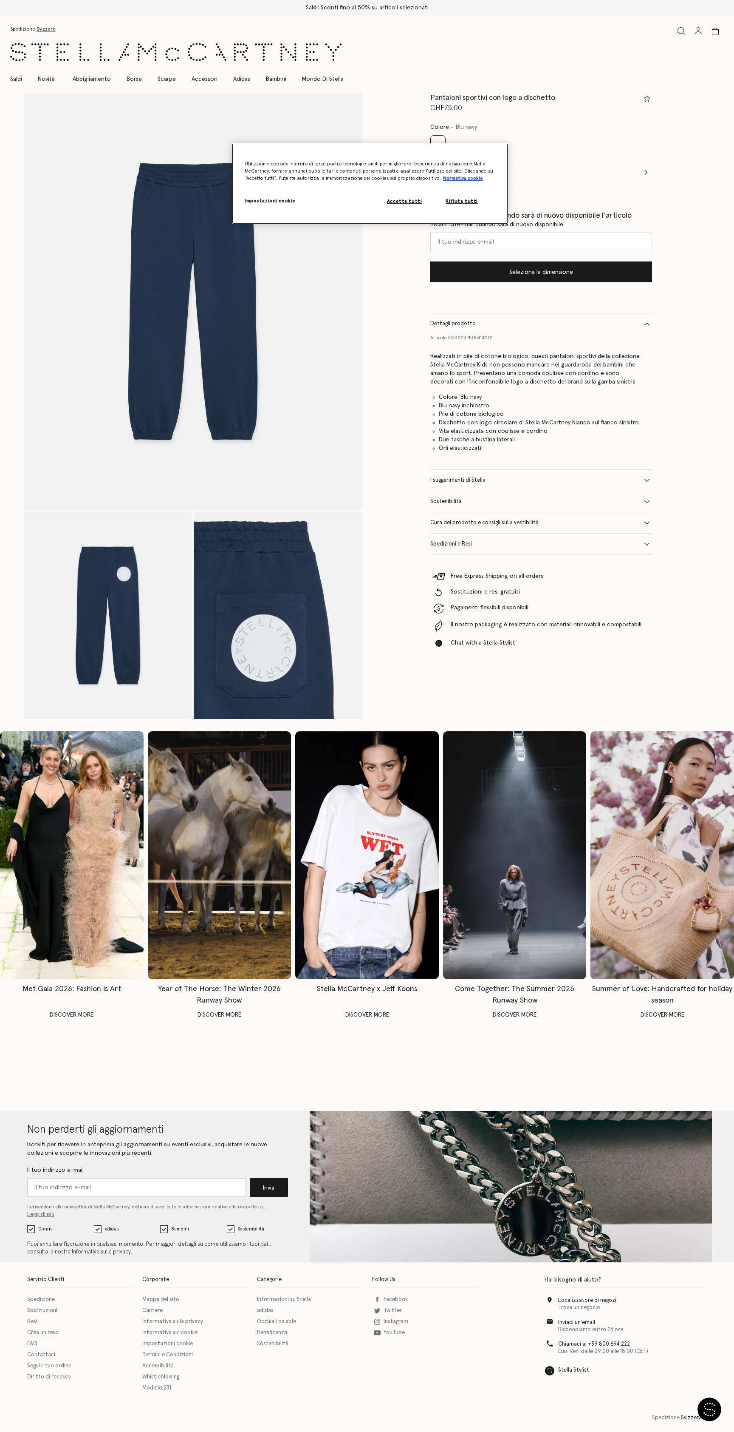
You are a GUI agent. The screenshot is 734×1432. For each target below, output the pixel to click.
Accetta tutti (404, 201)
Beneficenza (272, 1332)
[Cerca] (681, 31)
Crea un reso (43, 1332)
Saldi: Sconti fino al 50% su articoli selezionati (367, 8)
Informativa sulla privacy (101, 1252)
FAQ (32, 1344)
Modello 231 (156, 1388)
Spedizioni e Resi (451, 544)
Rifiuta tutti (461, 201)
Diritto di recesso (49, 1377)
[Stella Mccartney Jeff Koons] (367, 855)
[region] (370, 183)
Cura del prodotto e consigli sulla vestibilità (484, 523)
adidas (112, 1229)
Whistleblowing (160, 1377)
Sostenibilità (446, 501)
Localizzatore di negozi (587, 1300)
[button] (193, 302)
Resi (32, 1321)
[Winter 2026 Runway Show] (219, 855)
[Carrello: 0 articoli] (715, 31)
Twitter (393, 1310)
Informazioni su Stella (284, 1299)
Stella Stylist (573, 1370)
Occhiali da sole (276, 1321)
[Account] (698, 31)
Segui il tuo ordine (49, 1366)
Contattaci (41, 1355)
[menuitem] (46, 79)
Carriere (152, 1310)
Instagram (396, 1321)
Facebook (396, 1299)
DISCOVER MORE (71, 1015)
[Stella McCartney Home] (176, 52)
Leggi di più (40, 1214)
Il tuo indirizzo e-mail (55, 1170)
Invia (268, 1188)
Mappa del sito (160, 1299)
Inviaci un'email (576, 1322)
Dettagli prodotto (453, 324)
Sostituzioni (42, 1310)
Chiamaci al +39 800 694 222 (594, 1344)
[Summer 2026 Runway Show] (515, 855)
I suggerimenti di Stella (458, 480)
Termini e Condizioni (167, 1355)
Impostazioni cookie (167, 1344)
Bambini (180, 1229)
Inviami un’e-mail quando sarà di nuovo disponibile (496, 224)
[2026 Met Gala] (72, 855)
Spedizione (41, 1299)
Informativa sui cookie (170, 1332)
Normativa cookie (463, 178)
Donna (45, 1229)
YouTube (394, 1332)
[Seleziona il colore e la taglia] (647, 99)
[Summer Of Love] (662, 855)
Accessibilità (158, 1366)
